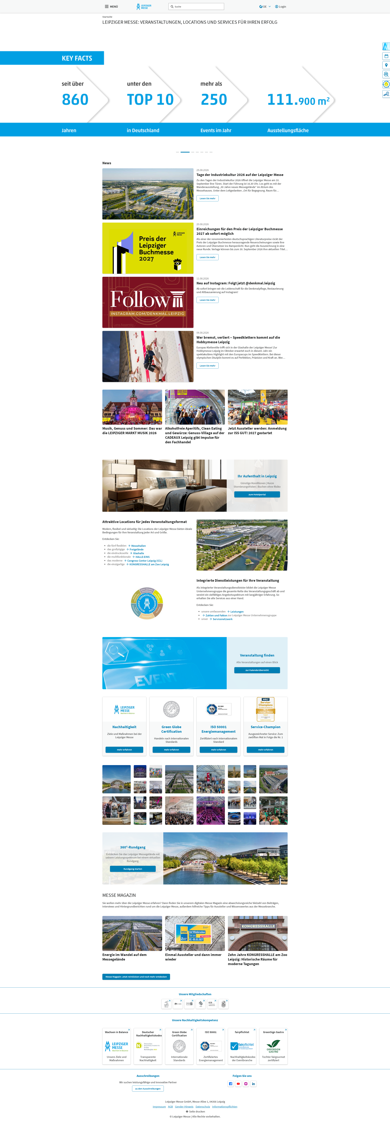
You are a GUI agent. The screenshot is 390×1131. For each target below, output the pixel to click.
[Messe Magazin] (386, 46)
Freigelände (137, 549)
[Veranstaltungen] (386, 56)
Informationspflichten (224, 1106)
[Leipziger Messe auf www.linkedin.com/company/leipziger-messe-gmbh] (253, 1084)
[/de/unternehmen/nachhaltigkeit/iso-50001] (211, 1046)
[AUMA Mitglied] (178, 1004)
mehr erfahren (124, 749)
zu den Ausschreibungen (148, 1088)
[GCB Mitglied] (212, 1004)
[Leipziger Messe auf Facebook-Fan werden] (231, 1084)
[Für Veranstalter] (386, 94)
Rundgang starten (133, 868)
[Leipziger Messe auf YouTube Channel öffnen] (238, 1084)
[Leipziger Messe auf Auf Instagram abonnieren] (246, 1084)
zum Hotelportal (257, 494)
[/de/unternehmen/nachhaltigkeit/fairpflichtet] (242, 1046)
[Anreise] (386, 65)
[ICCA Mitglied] (224, 1004)
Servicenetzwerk (222, 619)
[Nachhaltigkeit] (386, 84)
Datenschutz (203, 1106)
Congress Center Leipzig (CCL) (144, 560)
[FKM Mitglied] (189, 1004)
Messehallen (138, 545)
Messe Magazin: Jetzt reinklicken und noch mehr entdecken (136, 976)
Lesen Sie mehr (207, 198)
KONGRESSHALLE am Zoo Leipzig (149, 564)
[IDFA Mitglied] (201, 1004)
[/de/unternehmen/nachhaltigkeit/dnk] (148, 1046)
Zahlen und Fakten (216, 615)
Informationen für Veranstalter (257, 104)
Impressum (159, 1106)
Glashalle (138, 553)
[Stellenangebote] (386, 74)
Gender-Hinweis (184, 1106)
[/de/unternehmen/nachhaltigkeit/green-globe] (179, 1046)
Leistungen (237, 611)
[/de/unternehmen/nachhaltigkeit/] (117, 1046)
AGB (170, 1106)
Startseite (107, 16)
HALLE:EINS (143, 557)
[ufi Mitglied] (166, 1004)
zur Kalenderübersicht (257, 670)
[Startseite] (144, 6)
